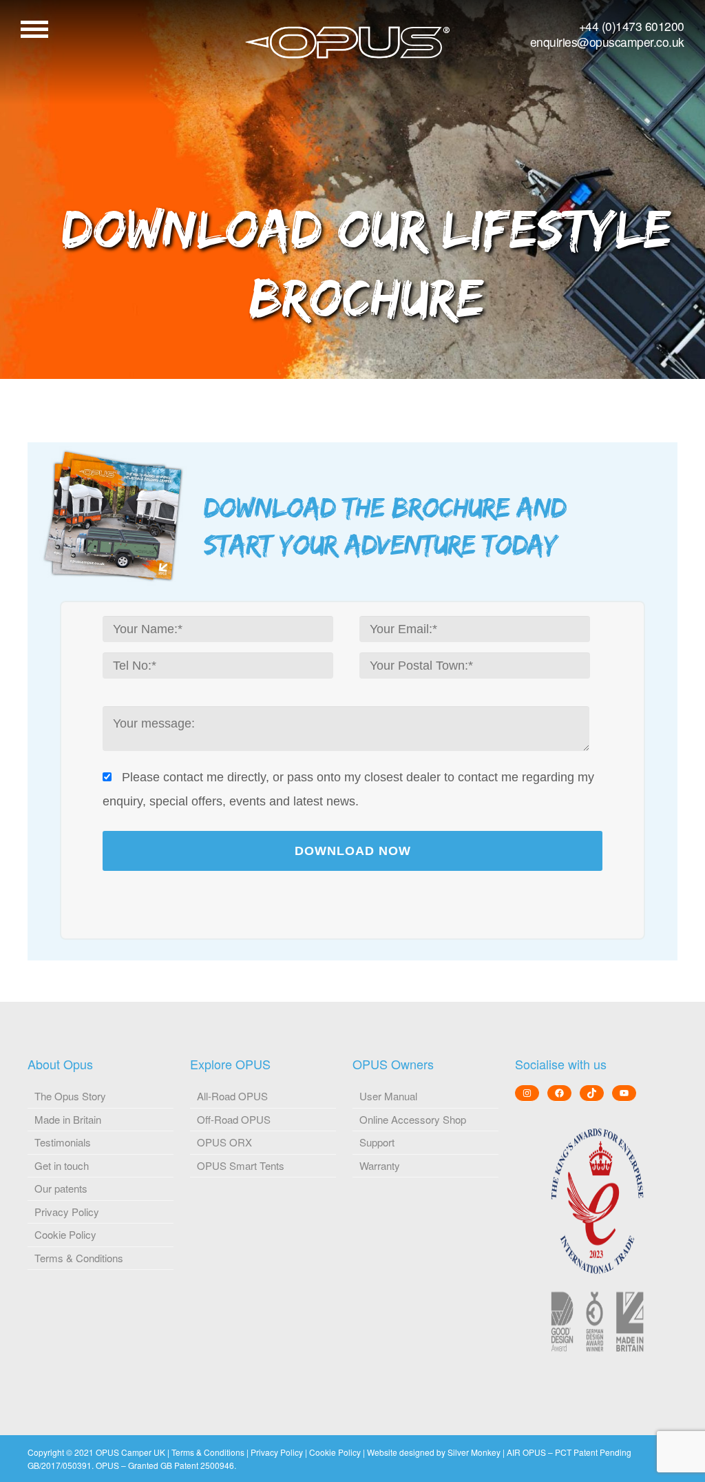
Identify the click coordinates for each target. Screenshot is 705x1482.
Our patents (60, 1188)
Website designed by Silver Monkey (434, 1452)
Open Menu (34, 29)
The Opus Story (70, 1096)
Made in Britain (67, 1119)
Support (376, 1142)
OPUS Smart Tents (240, 1165)
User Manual (388, 1096)
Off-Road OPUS (234, 1119)
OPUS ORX (224, 1142)
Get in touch (61, 1165)
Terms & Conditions (78, 1258)
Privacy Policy (66, 1211)
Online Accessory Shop (412, 1119)
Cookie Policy (65, 1234)
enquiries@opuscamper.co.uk (607, 41)
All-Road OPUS (232, 1096)
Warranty (379, 1165)
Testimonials (62, 1142)
